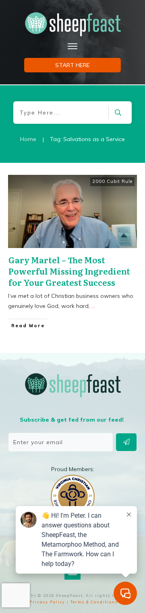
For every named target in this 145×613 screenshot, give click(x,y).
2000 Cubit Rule (112, 181)
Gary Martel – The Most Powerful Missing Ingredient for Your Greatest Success (69, 271)
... (93, 306)
